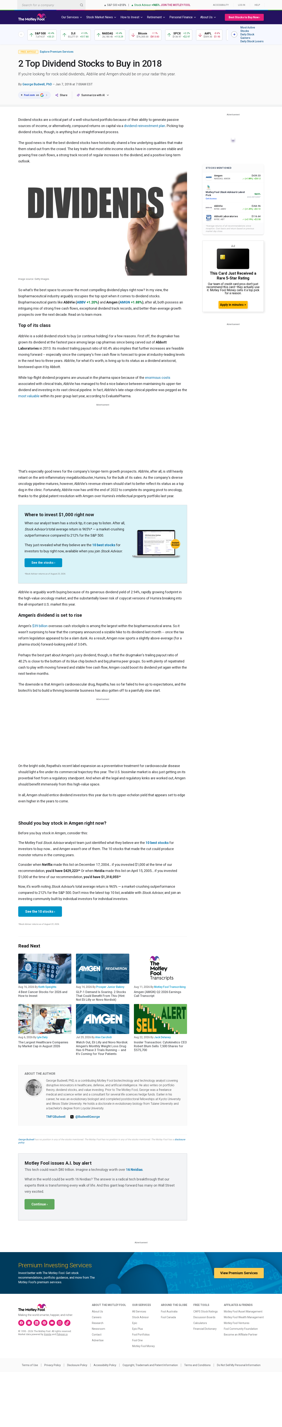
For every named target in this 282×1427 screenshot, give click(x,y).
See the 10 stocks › (40, 911)
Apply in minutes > (233, 305)
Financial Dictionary (205, 1328)
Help (257, 5)
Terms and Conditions (197, 1365)
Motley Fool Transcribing (170, 986)
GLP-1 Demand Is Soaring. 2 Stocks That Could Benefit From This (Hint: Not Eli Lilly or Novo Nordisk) (101, 995)
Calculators (200, 1323)
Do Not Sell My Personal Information (239, 1365)
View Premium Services (239, 1273)
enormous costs (157, 378)
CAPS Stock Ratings (205, 1311)
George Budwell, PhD (37, 84)
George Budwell (26, 1139)
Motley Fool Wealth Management (244, 1317)
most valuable (29, 396)
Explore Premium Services (56, 51)
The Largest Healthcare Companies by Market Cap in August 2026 (43, 1044)
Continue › (39, 1204)
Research (97, 1323)
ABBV (81, 302)
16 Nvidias (134, 1170)
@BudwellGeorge (87, 1117)
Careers (96, 1317)
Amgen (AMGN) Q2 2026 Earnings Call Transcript (157, 994)
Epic (134, 1323)
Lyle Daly (42, 1037)
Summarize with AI (93, 95)
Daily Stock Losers (252, 41)
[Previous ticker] (21, 34)
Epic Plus (137, 1328)
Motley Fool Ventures (236, 1323)
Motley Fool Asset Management (243, 1311)
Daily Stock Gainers (247, 36)
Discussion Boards (204, 1317)
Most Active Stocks (247, 29)
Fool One (137, 1340)
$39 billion (40, 626)
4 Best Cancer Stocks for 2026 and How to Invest (42, 994)
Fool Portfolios (141, 1334)
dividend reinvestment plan (144, 126)
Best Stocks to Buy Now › (244, 17)
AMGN (125, 302)
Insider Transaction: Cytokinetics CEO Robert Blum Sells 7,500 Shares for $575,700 (160, 1046)
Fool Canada (168, 1317)
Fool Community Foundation (241, 1328)
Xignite (47, 1334)
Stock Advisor (140, 1317)
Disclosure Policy (77, 1365)
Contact (96, 1334)
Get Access (211, 198)
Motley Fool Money (143, 1346)
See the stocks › (43, 562)
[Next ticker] (234, 34)
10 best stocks (103, 545)
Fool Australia (169, 1311)
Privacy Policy (52, 1365)
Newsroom (98, 1328)
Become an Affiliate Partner (240, 1334)
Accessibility (221, 5)
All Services (139, 1311)
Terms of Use (30, 1365)
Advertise (98, 1340)
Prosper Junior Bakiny (110, 986)
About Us (97, 1311)
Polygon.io (62, 1334)
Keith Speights (47, 986)
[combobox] (51, 5)
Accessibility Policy (105, 1365)
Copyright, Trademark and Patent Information (150, 1365)
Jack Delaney (162, 1037)
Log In (241, 5)
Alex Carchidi (103, 1037)
